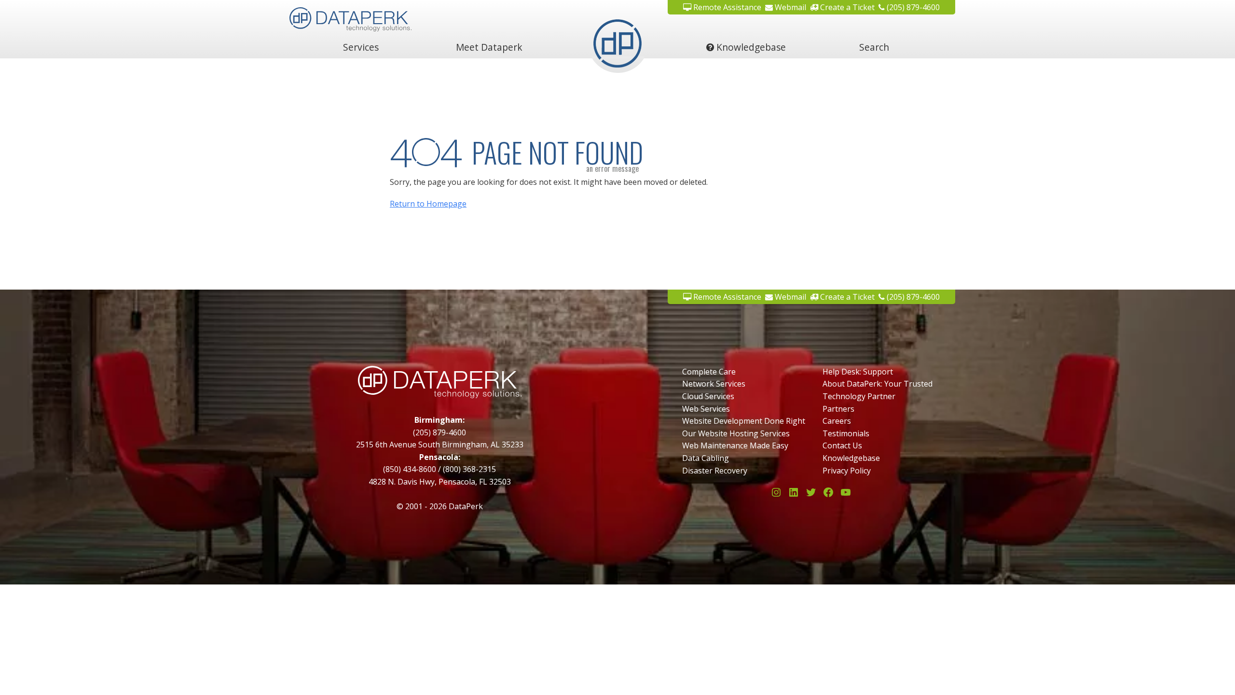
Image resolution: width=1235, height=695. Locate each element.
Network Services (713, 383)
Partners (838, 408)
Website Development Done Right (743, 421)
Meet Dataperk (489, 47)
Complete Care (709, 371)
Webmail (789, 7)
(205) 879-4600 (912, 7)
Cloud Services (708, 396)
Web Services (706, 408)
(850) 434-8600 (409, 469)
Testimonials (846, 433)
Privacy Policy (847, 470)
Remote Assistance (726, 7)
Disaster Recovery (714, 470)
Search (874, 47)
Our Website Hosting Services (736, 433)
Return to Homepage (428, 203)
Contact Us (842, 445)
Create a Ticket (846, 7)
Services (361, 47)
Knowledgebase (750, 47)
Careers (837, 421)
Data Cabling (705, 458)
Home (617, 47)
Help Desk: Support (858, 371)
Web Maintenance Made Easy (735, 445)
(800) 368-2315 (469, 469)
